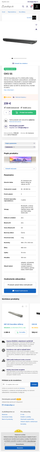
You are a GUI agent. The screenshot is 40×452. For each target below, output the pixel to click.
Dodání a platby (25, 417)
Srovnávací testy (7, 417)
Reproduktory (12, 12)
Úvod (3, 12)
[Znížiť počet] (10, 114)
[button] (23, 7)
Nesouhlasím (20, 444)
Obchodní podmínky (27, 419)
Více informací (31, 441)
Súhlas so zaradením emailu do (13, 388)
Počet (6, 112)
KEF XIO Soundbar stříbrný (13, 324)
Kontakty (23, 424)
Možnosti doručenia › (15, 121)
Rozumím (20, 448)
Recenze (4, 414)
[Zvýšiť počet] (10, 111)
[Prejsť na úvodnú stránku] (8, 7)
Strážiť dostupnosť (12, 107)
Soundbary (22, 12)
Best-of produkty (7, 419)
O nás (22, 414)
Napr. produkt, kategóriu (14, 18)
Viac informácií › (9, 90)
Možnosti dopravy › (21, 97)
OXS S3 (34, 324)
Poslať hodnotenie (21, 291)
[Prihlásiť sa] (27, 7)
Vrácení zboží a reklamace (28, 421)
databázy (22, 388)
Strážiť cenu (27, 107)
